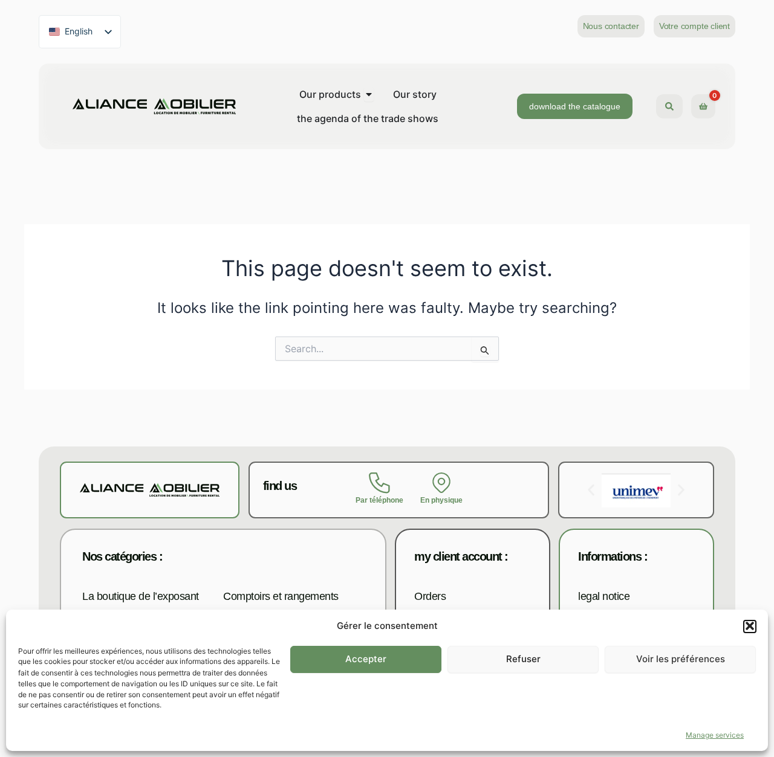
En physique (441, 500)
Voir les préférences (680, 659)
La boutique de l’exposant (140, 596)
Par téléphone (379, 500)
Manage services (715, 734)
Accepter (365, 659)
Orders (430, 596)
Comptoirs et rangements (281, 596)
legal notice (603, 596)
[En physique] (441, 483)
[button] (750, 626)
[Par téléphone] (379, 483)
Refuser (523, 659)
